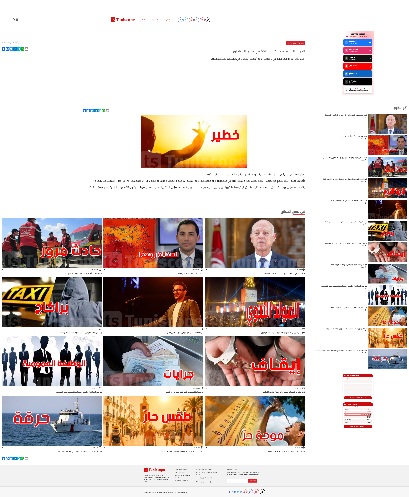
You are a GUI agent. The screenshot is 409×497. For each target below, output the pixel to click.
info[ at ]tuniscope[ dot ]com (207, 482)
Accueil (301, 43)
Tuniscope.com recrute (182, 475)
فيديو (155, 20)
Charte (177, 478)
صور (143, 20)
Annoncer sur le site (181, 480)
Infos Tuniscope (180, 473)
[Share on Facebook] (206, 270)
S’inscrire (253, 481)
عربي (167, 20)
